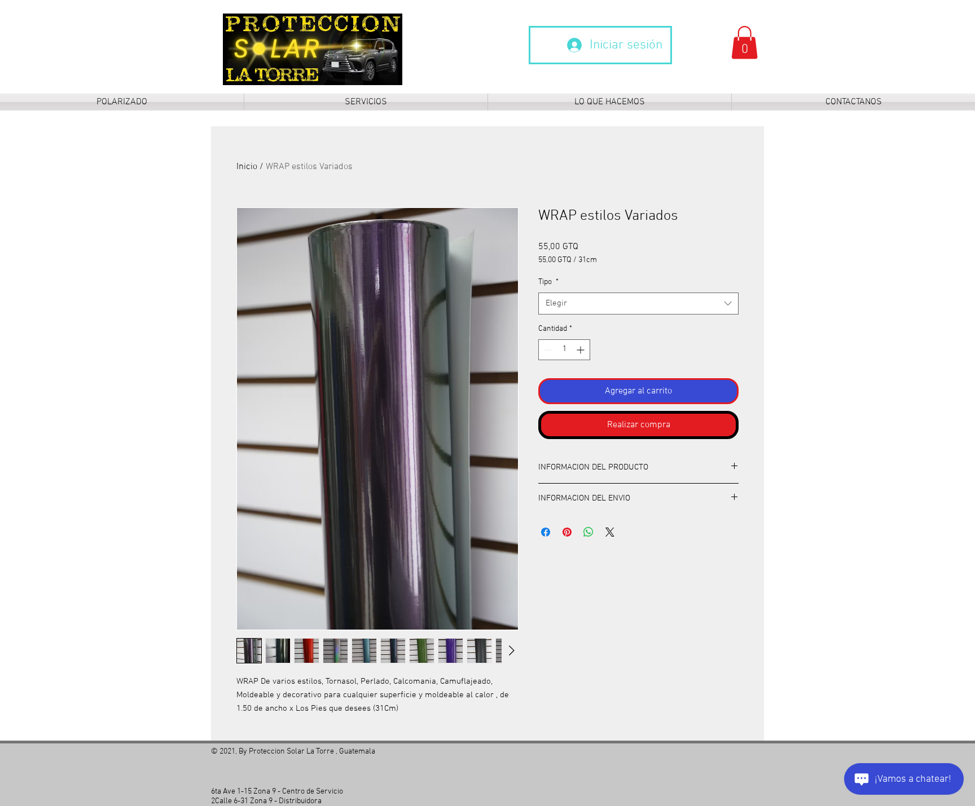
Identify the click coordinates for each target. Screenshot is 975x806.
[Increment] (581, 350)
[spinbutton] (564, 350)
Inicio (246, 166)
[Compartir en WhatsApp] (588, 532)
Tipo (548, 282)
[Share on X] (610, 532)
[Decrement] (547, 350)
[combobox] (638, 304)
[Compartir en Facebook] (545, 532)
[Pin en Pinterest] (567, 532)
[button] (744, 42)
